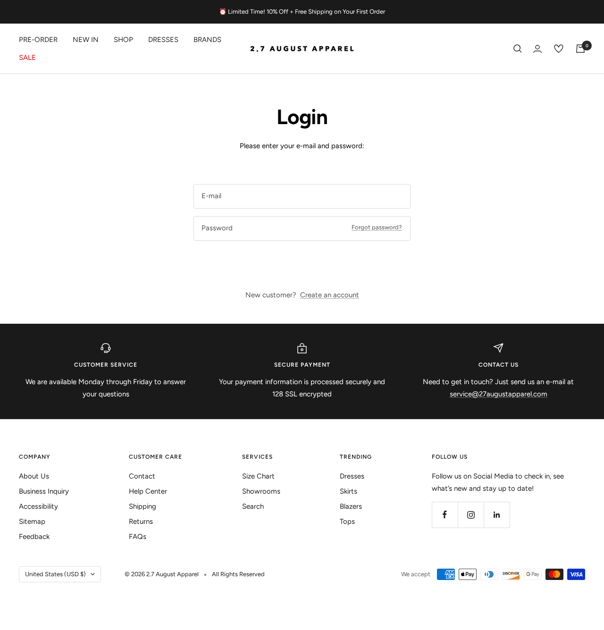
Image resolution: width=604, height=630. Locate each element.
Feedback (34, 536)
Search (253, 506)
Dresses (163, 39)
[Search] (517, 48)
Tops (347, 521)
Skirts (348, 491)
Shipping (142, 506)
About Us (34, 476)
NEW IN (86, 39)
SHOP (123, 39)
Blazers (351, 506)
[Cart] (580, 48)
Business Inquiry (44, 491)
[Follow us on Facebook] (445, 515)
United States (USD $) (55, 574)
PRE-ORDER (38, 39)
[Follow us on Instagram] (471, 515)
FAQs (137, 536)
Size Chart (258, 476)
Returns (141, 521)
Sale (27, 57)
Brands (207, 39)
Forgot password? (377, 227)
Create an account (329, 295)
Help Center (148, 491)
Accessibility (38, 506)
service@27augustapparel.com (498, 394)
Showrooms (261, 491)
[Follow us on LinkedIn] (497, 515)
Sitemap (32, 521)
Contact (142, 476)
